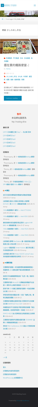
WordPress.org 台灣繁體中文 (13, 378)
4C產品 (7, 190)
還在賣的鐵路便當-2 (16, 65)
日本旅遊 (27, 58)
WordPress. (25, 401)
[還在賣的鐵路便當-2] (19, 46)
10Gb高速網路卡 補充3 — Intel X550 (15, 216)
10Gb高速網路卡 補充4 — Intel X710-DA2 (17, 210)
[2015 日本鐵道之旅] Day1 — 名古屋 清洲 (17, 132)
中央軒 (25, 76)
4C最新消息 (8, 263)
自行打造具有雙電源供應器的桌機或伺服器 (17, 195)
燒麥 (11, 80)
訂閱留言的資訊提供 (9, 374)
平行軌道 (16, 58)
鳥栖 (22, 80)
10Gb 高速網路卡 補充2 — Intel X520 (15, 229)
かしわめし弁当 (11, 76)
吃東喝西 (9, 58)
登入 (4, 367)
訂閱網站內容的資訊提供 (11, 371)
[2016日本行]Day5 (9, 143)
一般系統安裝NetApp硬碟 (25, 157)
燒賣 (7, 80)
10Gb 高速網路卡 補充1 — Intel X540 (15, 235)
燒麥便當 (17, 80)
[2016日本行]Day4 (9, 146)
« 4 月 (5, 357)
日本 (21, 58)
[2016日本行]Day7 (9, 136)
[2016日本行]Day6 (9, 139)
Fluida (18, 401)
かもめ (20, 76)
